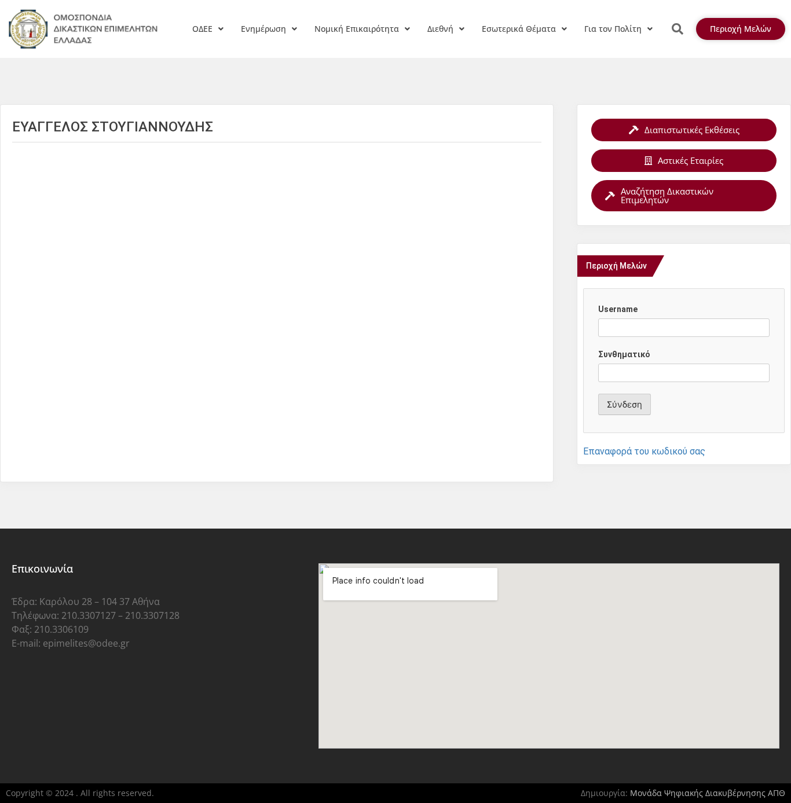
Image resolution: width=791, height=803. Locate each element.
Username (618, 309)
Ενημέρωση (263, 28)
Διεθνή (440, 28)
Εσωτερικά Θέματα (519, 28)
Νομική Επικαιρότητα (356, 28)
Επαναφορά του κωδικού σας (644, 451)
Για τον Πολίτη (613, 28)
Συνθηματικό (624, 354)
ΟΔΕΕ (202, 28)
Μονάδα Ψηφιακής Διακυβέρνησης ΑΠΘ (707, 792)
